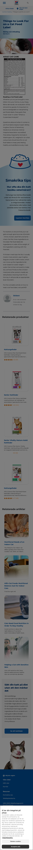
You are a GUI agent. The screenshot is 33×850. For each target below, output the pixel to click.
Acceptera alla (15, 846)
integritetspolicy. (7, 838)
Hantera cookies (15, 841)
